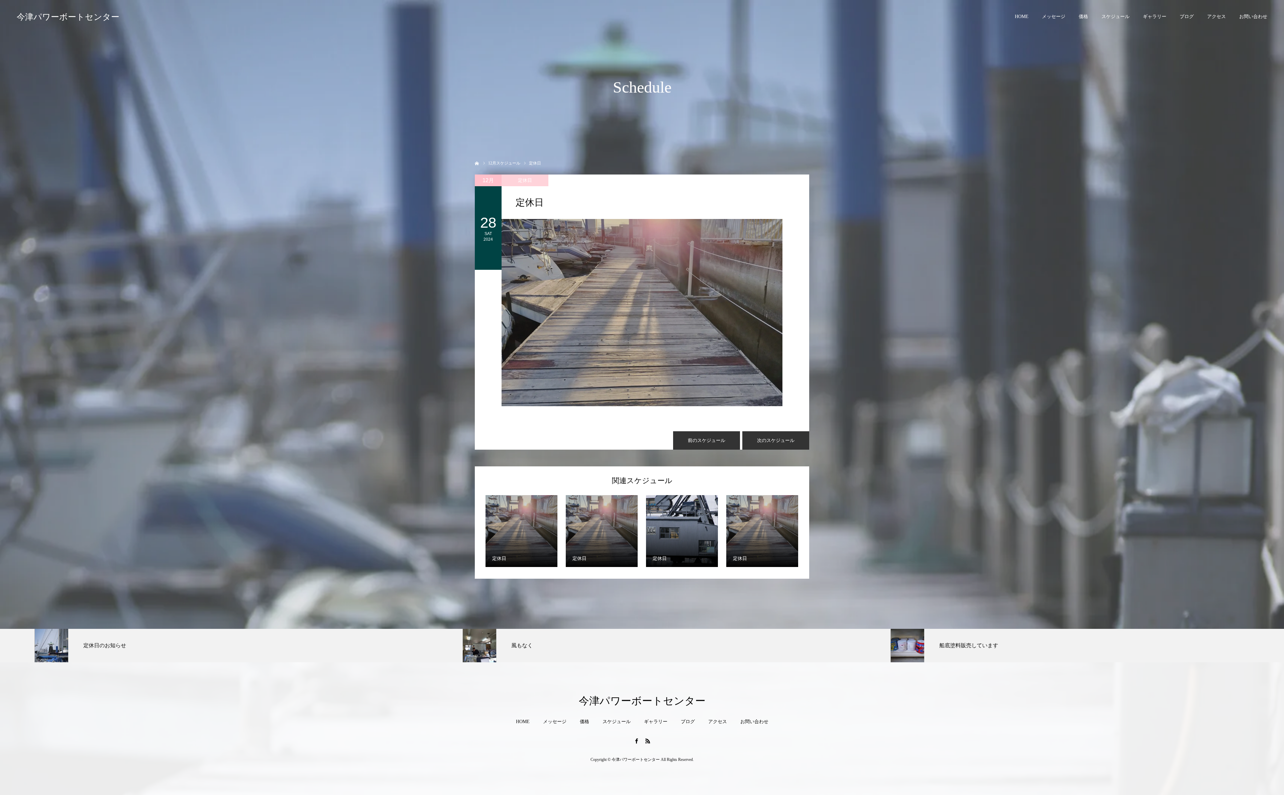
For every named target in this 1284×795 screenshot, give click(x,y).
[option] (214, 645)
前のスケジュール (706, 440)
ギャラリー (1154, 16)
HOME (1022, 16)
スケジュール (1115, 16)
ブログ (1187, 16)
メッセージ (1053, 16)
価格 (1083, 16)
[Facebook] (636, 740)
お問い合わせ (1253, 16)
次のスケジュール (775, 440)
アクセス (1216, 16)
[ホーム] (477, 162)
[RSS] (647, 740)
